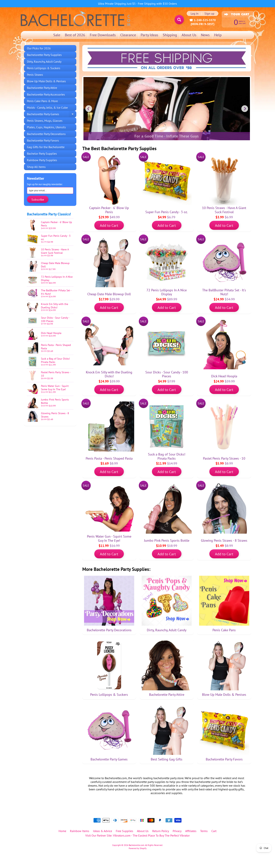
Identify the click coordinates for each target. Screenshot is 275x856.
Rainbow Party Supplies (42, 160)
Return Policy (160, 831)
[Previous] (88, 108)
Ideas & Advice (102, 831)
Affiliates (190, 831)
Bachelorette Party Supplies (44, 55)
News (205, 35)
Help (218, 35)
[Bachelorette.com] (75, 18)
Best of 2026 (75, 35)
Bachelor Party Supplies (42, 153)
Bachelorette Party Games (51, 114)
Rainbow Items (79, 831)
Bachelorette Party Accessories (46, 94)
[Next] (244, 108)
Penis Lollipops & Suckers (43, 68)
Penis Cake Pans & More (42, 101)
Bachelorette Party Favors (43, 140)
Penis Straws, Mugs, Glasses (44, 120)
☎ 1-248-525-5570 (202, 20)
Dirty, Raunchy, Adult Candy (44, 61)
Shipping (170, 35)
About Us (189, 35)
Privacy (177, 831)
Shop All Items (36, 167)
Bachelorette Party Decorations (46, 134)
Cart (213, 831)
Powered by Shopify (137, 848)
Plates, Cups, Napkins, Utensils (46, 127)
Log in (194, 13)
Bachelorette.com (136, 845)
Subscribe (37, 199)
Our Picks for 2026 (39, 48)
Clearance (128, 35)
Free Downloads (103, 35)
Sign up (209, 13)
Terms (204, 831)
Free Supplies (124, 831)
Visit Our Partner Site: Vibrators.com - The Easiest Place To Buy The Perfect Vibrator (137, 835)
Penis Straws (35, 74)
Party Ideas (149, 35)
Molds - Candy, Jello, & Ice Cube (47, 107)
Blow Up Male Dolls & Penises (46, 81)
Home (62, 831)
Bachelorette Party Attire (42, 88)
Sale (56, 35)
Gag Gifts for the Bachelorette (46, 147)
